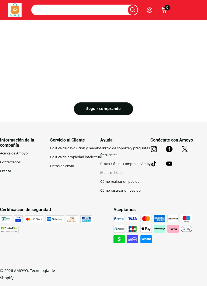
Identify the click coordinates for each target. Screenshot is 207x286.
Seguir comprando (103, 108)
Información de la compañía (17, 142)
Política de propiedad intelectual (76, 156)
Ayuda (106, 140)
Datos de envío (62, 165)
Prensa (5, 170)
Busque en (132, 10)
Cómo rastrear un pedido (120, 190)
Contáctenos (10, 162)
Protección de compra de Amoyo (126, 163)
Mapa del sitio (111, 172)
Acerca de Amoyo (14, 153)
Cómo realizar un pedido (120, 181)
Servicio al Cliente (67, 140)
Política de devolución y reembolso (78, 148)
